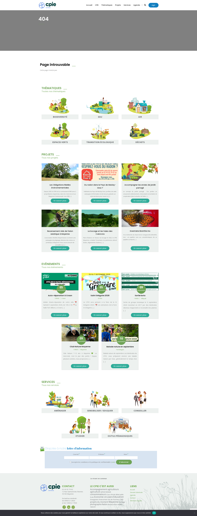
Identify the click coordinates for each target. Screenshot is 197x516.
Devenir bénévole (136, 492)
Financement (103, 500)
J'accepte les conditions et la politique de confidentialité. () (93, 462)
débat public (120, 494)
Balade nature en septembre (120, 346)
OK (154, 513)
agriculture (95, 491)
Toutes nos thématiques (53, 91)
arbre (103, 492)
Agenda (136, 5)
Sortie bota (140, 295)
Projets (118, 5)
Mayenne (113, 501)
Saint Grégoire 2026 (100, 295)
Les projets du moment (106, 500)
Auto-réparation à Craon (60, 295)
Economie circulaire (103, 496)
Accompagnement (98, 489)
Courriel (76, 454)
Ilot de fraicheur (114, 499)
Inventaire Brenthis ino (140, 231)
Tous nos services (50, 385)
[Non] (194, 513)
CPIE (96, 5)
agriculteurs (113, 489)
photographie (96, 504)
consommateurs (98, 494)
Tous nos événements (52, 267)
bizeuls (108, 492)
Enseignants (94, 499)
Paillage (122, 502)
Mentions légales (136, 501)
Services (127, 5)
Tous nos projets (50, 157)
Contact (133, 498)
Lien (113, 462)
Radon (104, 504)
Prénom (101, 454)
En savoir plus (60, 201)
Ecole (92, 497)
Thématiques (106, 5)
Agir (153, 5)
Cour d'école (111, 494)
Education (118, 496)
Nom (126, 454)
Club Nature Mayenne (80, 346)
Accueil (89, 5)
